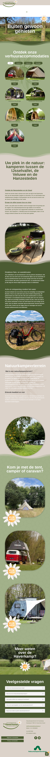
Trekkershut (28, 63)
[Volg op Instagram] (39, 737)
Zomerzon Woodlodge (14, 101)
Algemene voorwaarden (12, 737)
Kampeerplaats (14, 80)
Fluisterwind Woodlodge (35, 101)
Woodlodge (38, 63)
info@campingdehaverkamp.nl (33, 726)
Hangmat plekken (14, 142)
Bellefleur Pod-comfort (35, 121)
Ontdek (14, 83)
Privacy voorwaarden (12, 740)
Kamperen (18, 63)
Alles (10, 63)
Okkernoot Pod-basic (15, 121)
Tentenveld (35, 80)
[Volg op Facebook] (35, 737)
